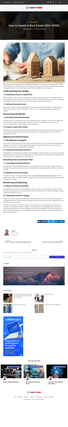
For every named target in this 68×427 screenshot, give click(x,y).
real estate (6, 154)
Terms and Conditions (49, 397)
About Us (20, 397)
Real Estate (34, 22)
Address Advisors (49, 294)
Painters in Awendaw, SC (19, 304)
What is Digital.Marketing (11, 382)
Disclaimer (26, 397)
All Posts (15, 234)
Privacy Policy (39, 397)
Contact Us (32, 397)
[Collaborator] (13, 355)
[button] (60, 2)
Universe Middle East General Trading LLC (45, 175)
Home (15, 397)
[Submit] (57, 257)
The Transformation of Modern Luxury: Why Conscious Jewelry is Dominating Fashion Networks (22, 296)
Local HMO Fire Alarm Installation (53, 304)
